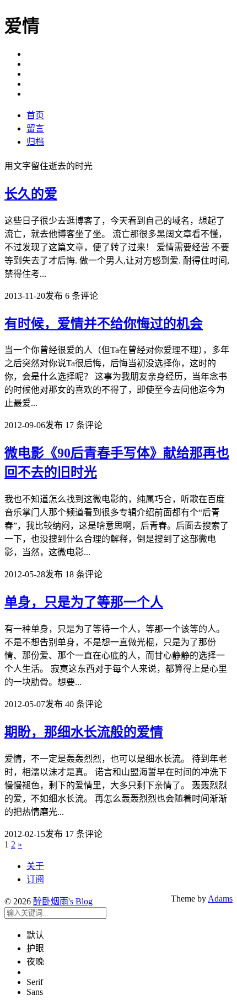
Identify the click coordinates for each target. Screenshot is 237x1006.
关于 (35, 866)
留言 (35, 128)
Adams (220, 898)
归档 (35, 141)
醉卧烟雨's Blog (63, 901)
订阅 (35, 879)
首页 (35, 115)
